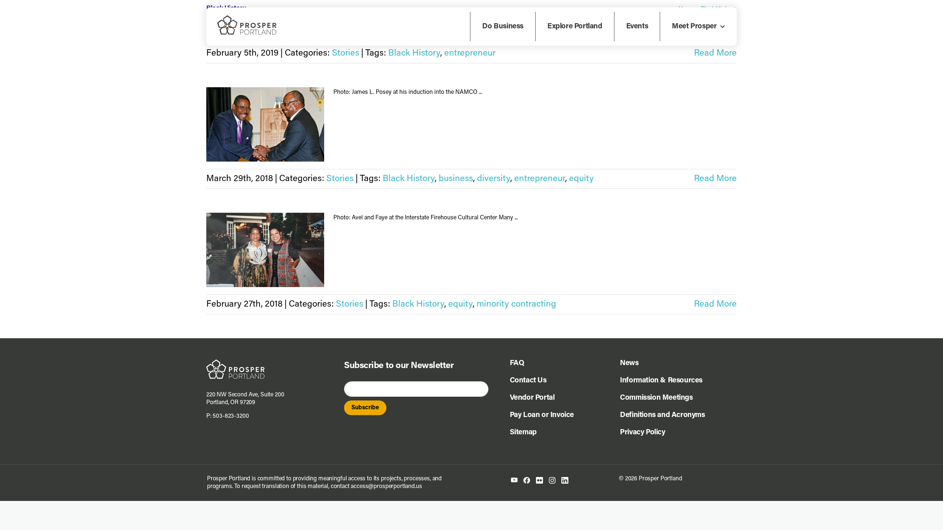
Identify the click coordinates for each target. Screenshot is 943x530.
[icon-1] (514, 480)
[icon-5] (564, 480)
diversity (493, 178)
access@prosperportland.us (386, 487)
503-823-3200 (231, 416)
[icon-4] (552, 480)
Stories (345, 53)
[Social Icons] (526, 480)
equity (581, 178)
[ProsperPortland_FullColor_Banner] (246, 18)
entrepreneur (469, 53)
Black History (414, 53)
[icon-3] (539, 480)
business (456, 178)
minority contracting (516, 304)
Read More (715, 53)
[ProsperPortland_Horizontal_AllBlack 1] (235, 362)
